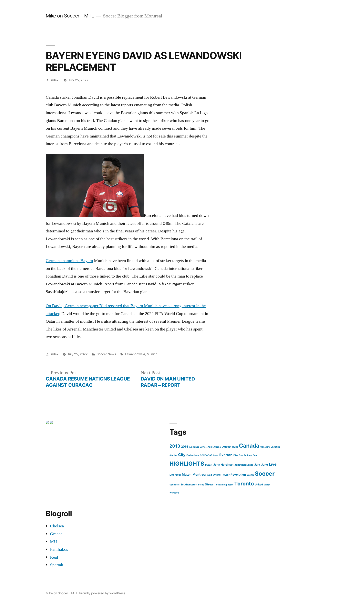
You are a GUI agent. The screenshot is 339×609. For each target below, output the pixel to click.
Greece (56, 534)
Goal (255, 455)
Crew (215, 455)
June (264, 464)
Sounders (175, 484)
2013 (175, 446)
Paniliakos (59, 549)
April (210, 447)
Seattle (250, 475)
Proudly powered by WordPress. (102, 593)
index (54, 80)
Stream (210, 484)
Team (230, 484)
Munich (152, 354)
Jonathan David (243, 464)
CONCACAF (206, 455)
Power (226, 474)
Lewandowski (135, 354)
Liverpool (175, 474)
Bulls (235, 446)
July (257, 464)
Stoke (201, 484)
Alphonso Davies (198, 447)
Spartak (56, 565)
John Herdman (223, 464)
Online (217, 474)
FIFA (235, 455)
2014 (184, 446)
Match (186, 474)
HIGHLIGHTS (187, 463)
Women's (174, 493)
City (181, 454)
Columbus (192, 455)
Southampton (188, 484)
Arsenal (217, 447)
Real (54, 557)
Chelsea (57, 526)
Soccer (265, 473)
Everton (225, 455)
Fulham (248, 455)
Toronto (244, 484)
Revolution (238, 474)
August (226, 446)
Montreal (199, 474)
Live (272, 464)
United (259, 484)
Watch (267, 484)
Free (241, 455)
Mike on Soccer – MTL (70, 16)
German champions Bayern (69, 260)
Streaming (221, 484)
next (209, 475)
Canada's (265, 447)
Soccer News (106, 354)
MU (53, 541)
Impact (208, 465)
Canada (249, 445)
